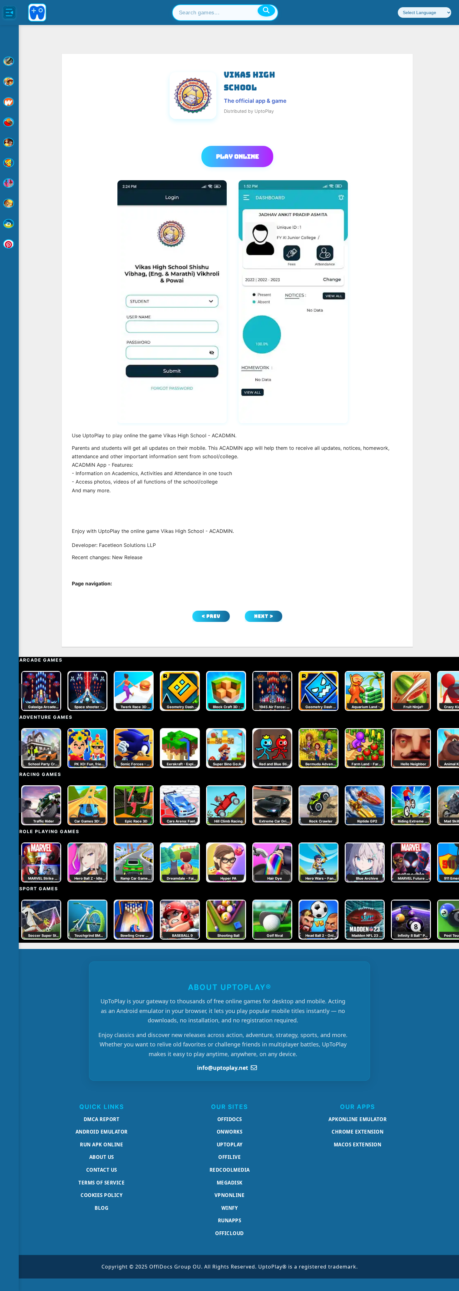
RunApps (229, 1220)
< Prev (211, 616)
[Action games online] (9, 61)
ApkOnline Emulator (357, 1119)
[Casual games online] (9, 122)
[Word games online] (9, 223)
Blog (101, 1208)
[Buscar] (266, 11)
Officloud (229, 1233)
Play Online (237, 156)
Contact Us (101, 1170)
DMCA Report (102, 1119)
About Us (101, 1157)
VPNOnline (230, 1195)
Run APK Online (101, 1144)
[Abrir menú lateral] (9, 12)
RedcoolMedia (230, 1170)
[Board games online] (9, 101)
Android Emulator (102, 1132)
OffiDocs (229, 1119)
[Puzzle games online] (9, 142)
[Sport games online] (9, 183)
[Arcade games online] (9, 81)
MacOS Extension (358, 1144)
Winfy (229, 1208)
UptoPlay (230, 1144)
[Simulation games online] (9, 162)
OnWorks (230, 1132)
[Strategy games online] (9, 203)
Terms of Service (101, 1182)
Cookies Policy (101, 1195)
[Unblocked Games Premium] (9, 244)
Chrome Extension (357, 1132)
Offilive (229, 1157)
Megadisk (230, 1182)
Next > (263, 616)
